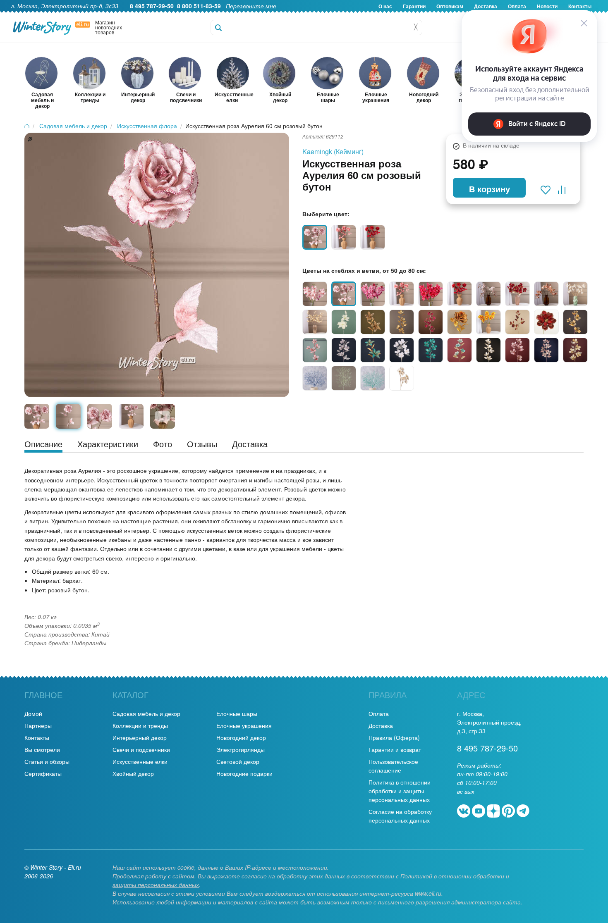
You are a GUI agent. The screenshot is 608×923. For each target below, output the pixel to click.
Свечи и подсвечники (141, 749)
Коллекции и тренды (140, 725)
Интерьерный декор (140, 737)
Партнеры (38, 725)
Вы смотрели (42, 749)
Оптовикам (449, 6)
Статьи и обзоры (46, 761)
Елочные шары (236, 713)
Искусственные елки (140, 761)
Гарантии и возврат (395, 749)
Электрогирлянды (240, 749)
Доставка (381, 725)
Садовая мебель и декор (146, 713)
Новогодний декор (241, 737)
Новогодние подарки (244, 773)
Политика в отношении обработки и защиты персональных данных (400, 791)
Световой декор (237, 761)
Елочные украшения (244, 725)
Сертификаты (43, 773)
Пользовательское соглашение (393, 765)
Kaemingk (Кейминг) (333, 151)
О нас (385, 6)
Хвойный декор (133, 773)
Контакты (36, 737)
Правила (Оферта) (394, 737)
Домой (33, 713)
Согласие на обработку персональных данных (400, 815)
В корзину (489, 189)
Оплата (379, 713)
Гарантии (414, 6)
